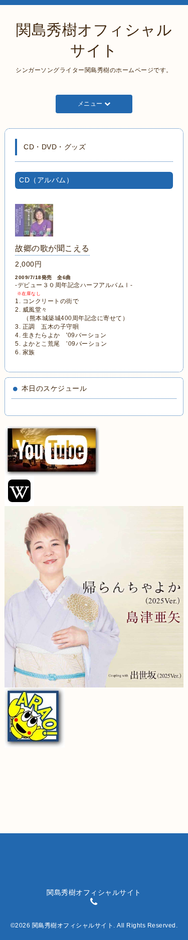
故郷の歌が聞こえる (52, 248)
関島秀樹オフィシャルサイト (73, 925)
